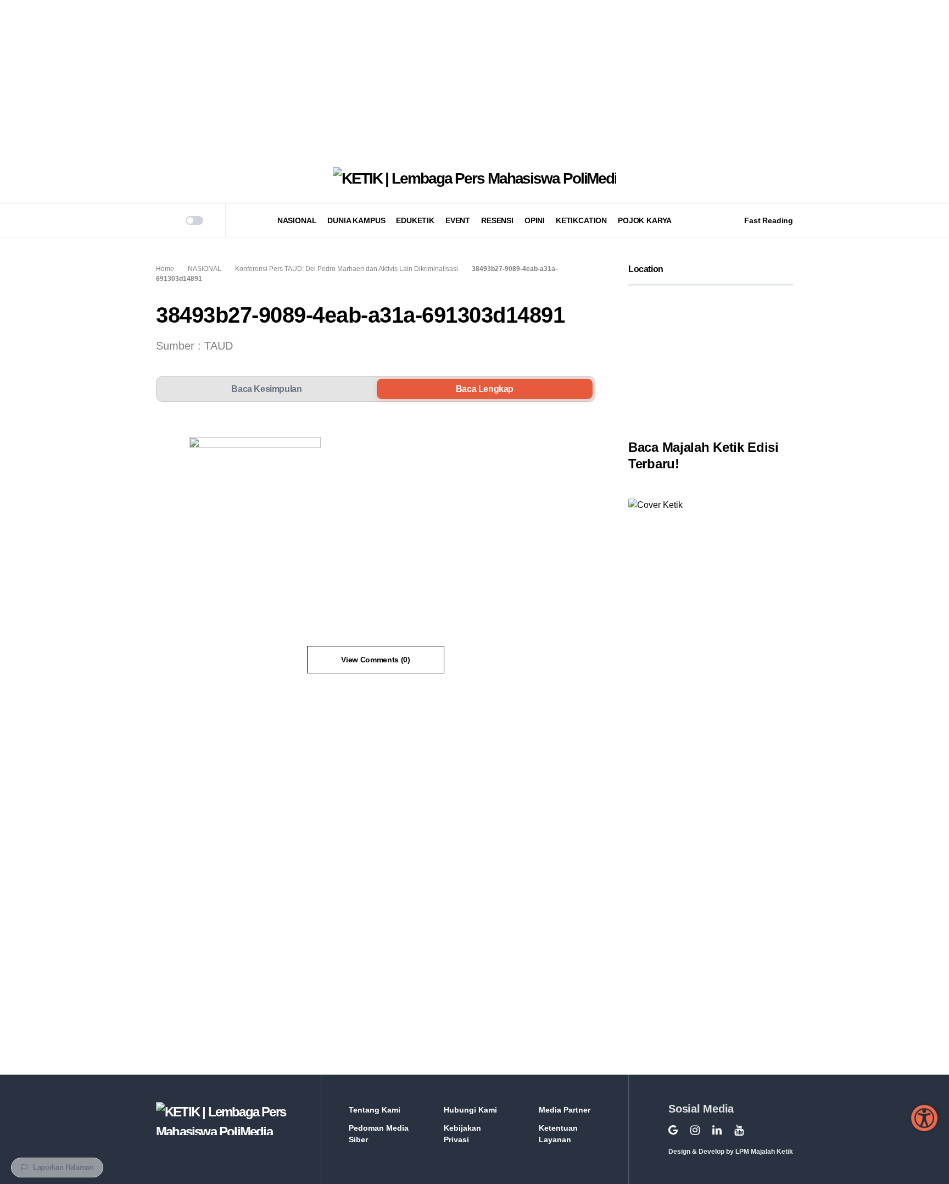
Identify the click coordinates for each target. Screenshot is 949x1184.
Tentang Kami (374, 1109)
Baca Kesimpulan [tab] (266, 389)
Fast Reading (768, 220)
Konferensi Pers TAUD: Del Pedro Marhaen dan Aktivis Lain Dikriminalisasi (346, 269)
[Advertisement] (329, 77)
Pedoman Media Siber (379, 1134)
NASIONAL (204, 269)
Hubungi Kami (470, 1109)
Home (165, 269)
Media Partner (564, 1109)
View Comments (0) (375, 659)
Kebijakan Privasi (462, 1134)
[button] (160, 220)
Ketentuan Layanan (558, 1134)
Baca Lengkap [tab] (484, 389)
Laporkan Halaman (63, 1167)
